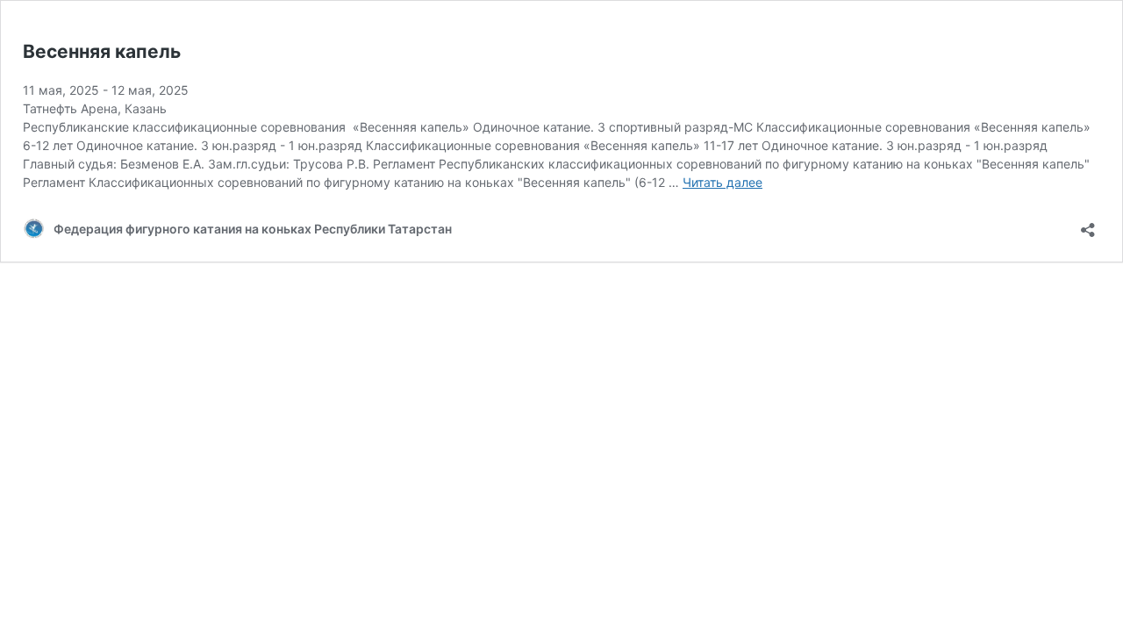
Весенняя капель (102, 51)
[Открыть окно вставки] (1088, 224)
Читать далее (722, 182)
